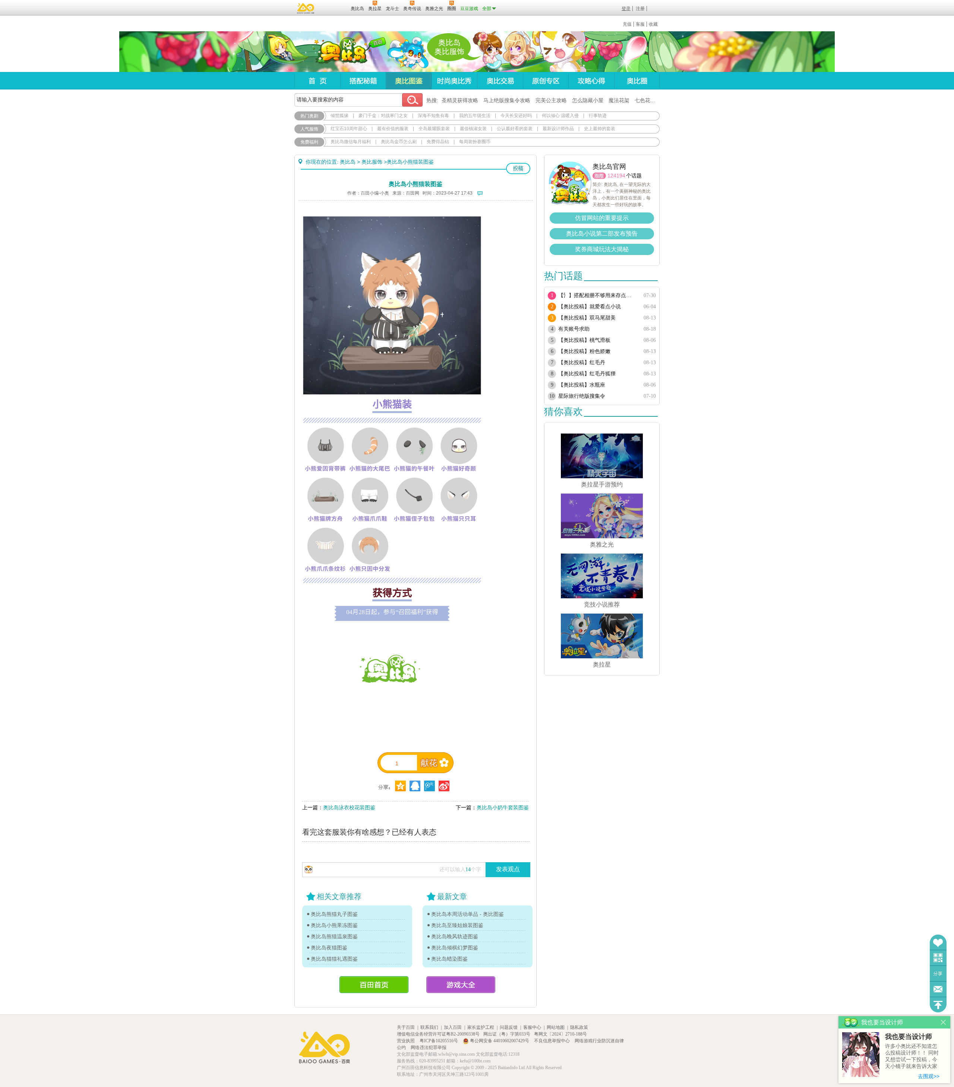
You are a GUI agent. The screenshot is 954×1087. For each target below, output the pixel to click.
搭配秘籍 (363, 80)
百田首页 (373, 984)
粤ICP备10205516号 (439, 1040)
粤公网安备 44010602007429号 (499, 1040)
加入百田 (453, 1027)
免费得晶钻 (438, 141)
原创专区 (545, 80)
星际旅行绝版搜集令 (581, 396)
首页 (317, 80)
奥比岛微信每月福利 (351, 141)
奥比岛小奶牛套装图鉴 (503, 807)
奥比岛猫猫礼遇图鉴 (334, 959)
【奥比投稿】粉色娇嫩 (584, 351)
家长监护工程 (480, 1027)
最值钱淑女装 (473, 128)
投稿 (518, 168)
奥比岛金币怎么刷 (399, 141)
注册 (640, 8)
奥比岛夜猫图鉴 (329, 948)
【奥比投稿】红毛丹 (581, 362)
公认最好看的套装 (515, 128)
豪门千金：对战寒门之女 (383, 115)
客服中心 (532, 1027)
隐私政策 (579, 1027)
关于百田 (406, 1027)
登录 (626, 8)
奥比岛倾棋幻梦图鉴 (454, 948)
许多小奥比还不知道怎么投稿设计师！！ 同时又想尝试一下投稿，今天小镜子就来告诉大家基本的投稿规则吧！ (912, 1056)
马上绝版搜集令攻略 (506, 100)
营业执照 (406, 1040)
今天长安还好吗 (516, 115)
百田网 (334, 8)
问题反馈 (938, 989)
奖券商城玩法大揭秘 (602, 249)
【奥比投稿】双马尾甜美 (587, 318)
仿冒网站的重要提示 (602, 218)
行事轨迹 (598, 115)
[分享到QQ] (400, 786)
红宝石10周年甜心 (349, 128)
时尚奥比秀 (454, 80)
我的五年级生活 (474, 115)
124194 (616, 176)
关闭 (943, 1022)
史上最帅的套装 (599, 128)
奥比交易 (500, 80)
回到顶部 (938, 1004)
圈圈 (599, 176)
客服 (640, 24)
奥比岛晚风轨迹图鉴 (454, 936)
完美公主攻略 (551, 100)
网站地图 (556, 1027)
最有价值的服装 (392, 128)
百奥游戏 (306, 8)
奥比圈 (637, 80)
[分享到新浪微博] (444, 786)
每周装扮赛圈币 (474, 141)
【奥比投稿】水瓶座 (581, 385)
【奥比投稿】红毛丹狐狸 (587, 373)
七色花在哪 (648, 100)
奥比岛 (341, 52)
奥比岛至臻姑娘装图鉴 (457, 925)
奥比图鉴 (409, 80)
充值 (627, 24)
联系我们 (429, 1027)
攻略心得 (591, 80)
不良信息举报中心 (552, 1040)
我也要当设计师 (908, 1036)
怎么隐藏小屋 (587, 100)
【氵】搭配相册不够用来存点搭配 (597, 295)
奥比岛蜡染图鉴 (449, 959)
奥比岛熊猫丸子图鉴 (334, 914)
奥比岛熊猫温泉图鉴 (334, 936)
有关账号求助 (574, 329)
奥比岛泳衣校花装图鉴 (349, 807)
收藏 (653, 24)
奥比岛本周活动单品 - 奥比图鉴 (467, 914)
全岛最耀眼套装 (434, 128)
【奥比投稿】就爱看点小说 (589, 306)
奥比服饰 (371, 162)
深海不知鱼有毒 (433, 115)
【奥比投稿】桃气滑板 (584, 340)
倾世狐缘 (339, 115)
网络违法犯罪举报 (428, 1047)
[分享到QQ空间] (415, 786)
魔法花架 (619, 100)
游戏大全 (460, 984)
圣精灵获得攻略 (460, 100)
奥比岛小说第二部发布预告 (602, 233)
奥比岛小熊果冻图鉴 (334, 925)
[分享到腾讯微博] (429, 786)
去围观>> (928, 1076)
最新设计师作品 (558, 128)
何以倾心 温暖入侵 (560, 115)
